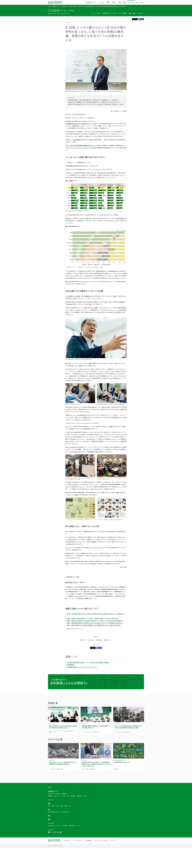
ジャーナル (131, 2)
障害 (66, 806)
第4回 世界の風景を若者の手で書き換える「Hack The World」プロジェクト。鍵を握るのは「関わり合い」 (95, 623)
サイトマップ (113, 840)
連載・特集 (132, 13)
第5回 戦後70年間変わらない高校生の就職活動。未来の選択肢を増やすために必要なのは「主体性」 (94, 625)
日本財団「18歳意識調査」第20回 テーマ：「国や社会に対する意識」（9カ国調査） (88, 662)
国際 (53, 806)
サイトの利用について (78, 840)
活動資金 (73, 796)
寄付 (113, 2)
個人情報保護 (88, 840)
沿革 (68, 796)
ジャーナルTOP (95, 13)
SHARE (141, 19)
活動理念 (50, 796)
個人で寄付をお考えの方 (54, 812)
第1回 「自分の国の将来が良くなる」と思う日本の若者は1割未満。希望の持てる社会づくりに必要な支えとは (95, 615)
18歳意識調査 (70, 665)
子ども (57, 806)
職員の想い (64, 793)
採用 (124, 2)
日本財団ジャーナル (56, 6)
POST (135, 19)
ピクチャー (140, 13)
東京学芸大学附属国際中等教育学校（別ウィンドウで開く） (85, 145)
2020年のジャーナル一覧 (66, 6)
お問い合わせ (67, 840)
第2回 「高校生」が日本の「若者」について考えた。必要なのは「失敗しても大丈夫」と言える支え (92, 618)
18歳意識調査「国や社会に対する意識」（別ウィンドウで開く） (81, 124)
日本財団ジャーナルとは (109, 13)
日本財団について (90, 2)
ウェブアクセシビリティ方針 (100, 840)
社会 (70, 806)
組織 (64, 796)
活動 (107, 2)
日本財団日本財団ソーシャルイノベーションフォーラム (82, 667)
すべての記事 (123, 13)
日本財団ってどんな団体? (54, 793)
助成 (119, 2)
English (142, 2)
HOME (49, 6)
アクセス (85, 796)
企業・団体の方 (65, 812)
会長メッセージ (57, 796)
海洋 (49, 806)
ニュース (101, 2)
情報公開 (79, 796)
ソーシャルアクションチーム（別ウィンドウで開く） (83, 148)
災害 (62, 806)
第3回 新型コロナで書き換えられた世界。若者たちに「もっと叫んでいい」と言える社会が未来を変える (95, 621)
